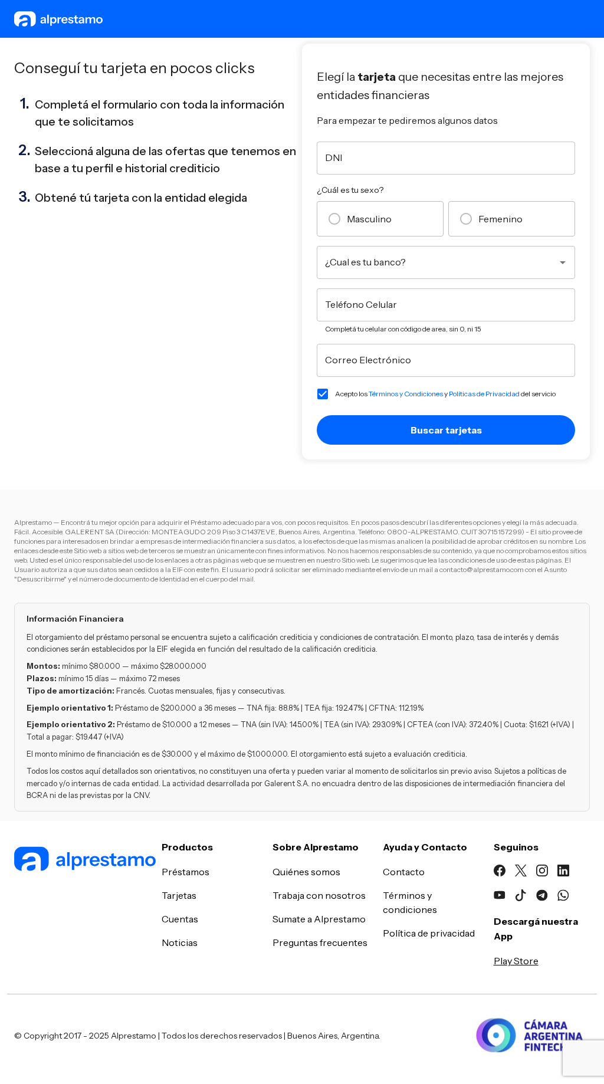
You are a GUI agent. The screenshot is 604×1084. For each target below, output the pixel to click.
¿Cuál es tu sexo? (350, 190)
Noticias (180, 942)
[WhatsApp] (563, 897)
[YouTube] (499, 897)
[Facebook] (499, 872)
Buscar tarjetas (446, 430)
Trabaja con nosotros (319, 895)
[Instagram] (542, 872)
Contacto (404, 872)
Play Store (516, 961)
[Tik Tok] (521, 897)
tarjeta (111, 197)
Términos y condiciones (410, 902)
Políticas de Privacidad (484, 393)
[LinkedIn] (563, 872)
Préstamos (185, 872)
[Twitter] (521, 872)
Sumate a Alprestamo (319, 919)
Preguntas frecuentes (320, 942)
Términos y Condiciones (406, 393)
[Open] (562, 262)
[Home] (80, 860)
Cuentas (180, 919)
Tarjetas (179, 895)
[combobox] (437, 262)
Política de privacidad (429, 933)
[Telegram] (542, 897)
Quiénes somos (306, 872)
